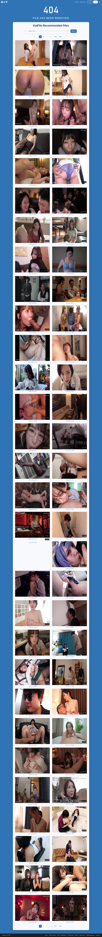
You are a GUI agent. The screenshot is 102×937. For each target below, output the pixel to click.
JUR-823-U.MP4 (69, 244)
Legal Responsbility (90, 935)
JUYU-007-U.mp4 (33, 185)
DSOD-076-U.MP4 (70, 509)
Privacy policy (71, 935)
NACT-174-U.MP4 (33, 686)
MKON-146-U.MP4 (70, 863)
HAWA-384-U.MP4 (70, 421)
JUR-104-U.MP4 (32, 303)
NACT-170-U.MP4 (33, 745)
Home (46, 935)
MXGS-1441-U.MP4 (32, 804)
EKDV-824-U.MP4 (70, 480)
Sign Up (95, 2)
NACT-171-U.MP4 (70, 686)
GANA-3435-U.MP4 (70, 450)
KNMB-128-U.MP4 (33, 155)
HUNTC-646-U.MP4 (69, 332)
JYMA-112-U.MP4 (70, 185)
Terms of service (52, 935)
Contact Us (98, 935)
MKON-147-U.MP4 (70, 833)
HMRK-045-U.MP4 (33, 391)
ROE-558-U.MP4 (32, 627)
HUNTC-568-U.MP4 (69, 362)
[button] (100, 2)
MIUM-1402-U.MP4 (33, 538)
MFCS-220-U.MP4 (70, 67)
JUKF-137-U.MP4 (33, 332)
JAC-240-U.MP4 (69, 303)
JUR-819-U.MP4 (32, 244)
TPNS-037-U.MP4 (33, 863)
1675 (55, 36)
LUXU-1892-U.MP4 (33, 126)
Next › (60, 36)
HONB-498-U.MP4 (33, 362)
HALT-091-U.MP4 (33, 480)
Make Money (83, 2)
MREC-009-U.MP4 (70, 804)
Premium (77, 2)
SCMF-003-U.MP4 (70, 568)
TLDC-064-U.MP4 (33, 892)
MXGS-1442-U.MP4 (69, 745)
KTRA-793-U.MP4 (70, 155)
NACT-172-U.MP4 (33, 715)
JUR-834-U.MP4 (69, 214)
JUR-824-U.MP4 (32, 214)
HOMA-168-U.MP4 (70, 391)
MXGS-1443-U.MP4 (32, 774)
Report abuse (82, 935)
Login (90, 2)
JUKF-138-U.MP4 (33, 273)
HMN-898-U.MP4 (33, 450)
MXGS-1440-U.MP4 (69, 774)
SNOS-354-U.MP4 (70, 922)
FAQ (58, 935)
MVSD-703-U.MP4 (33, 833)
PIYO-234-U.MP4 (33, 656)
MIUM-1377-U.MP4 (70, 538)
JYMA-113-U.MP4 (70, 126)
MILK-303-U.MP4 (33, 542)
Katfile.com (4, 935)
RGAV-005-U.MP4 (70, 597)
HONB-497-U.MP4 (33, 421)
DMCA (76, 935)
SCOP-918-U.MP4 (33, 597)
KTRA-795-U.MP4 (70, 96)
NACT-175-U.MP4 (70, 627)
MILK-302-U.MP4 (33, 67)
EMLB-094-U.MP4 (33, 509)
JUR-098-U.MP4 (69, 273)
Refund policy (63, 935)
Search (73, 31)
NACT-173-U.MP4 (70, 656)
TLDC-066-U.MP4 (70, 892)
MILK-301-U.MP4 (33, 96)
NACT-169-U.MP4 (70, 715)
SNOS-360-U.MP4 (33, 922)
